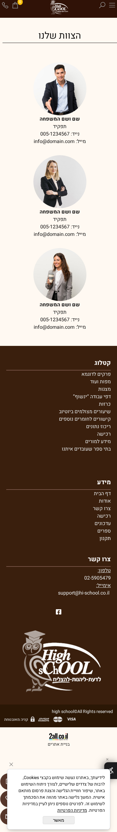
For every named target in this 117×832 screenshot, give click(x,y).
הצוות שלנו (59, 36)
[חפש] (102, 5)
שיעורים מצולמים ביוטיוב (85, 411)
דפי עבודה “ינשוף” (92, 396)
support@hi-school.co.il (84, 593)
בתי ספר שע (98, 449)
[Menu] (112, 5)
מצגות (104, 389)
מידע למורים (98, 441)
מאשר (58, 820)
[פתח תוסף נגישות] (110, 770)
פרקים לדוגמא (96, 374)
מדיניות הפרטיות (72, 810)
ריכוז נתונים (98, 426)
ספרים (104, 531)
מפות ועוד (100, 381)
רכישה (104, 434)
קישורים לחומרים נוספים (85, 419)
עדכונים (103, 523)
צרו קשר (102, 508)
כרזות (105, 404)
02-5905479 (97, 578)
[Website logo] (58, 8)
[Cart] (15, 5)
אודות (105, 501)
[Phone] (5, 5)
